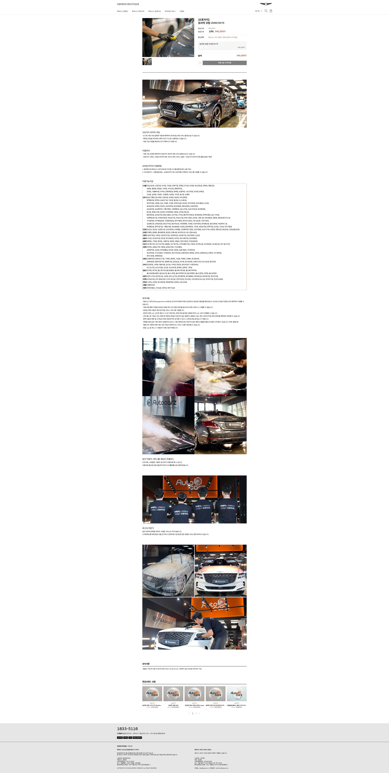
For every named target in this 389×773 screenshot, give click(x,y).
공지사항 (120, 737)
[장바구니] (271, 11)
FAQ (130, 737)
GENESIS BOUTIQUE (128, 4)
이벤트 (182, 11)
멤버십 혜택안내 (137, 737)
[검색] (266, 11)
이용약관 (130, 746)
